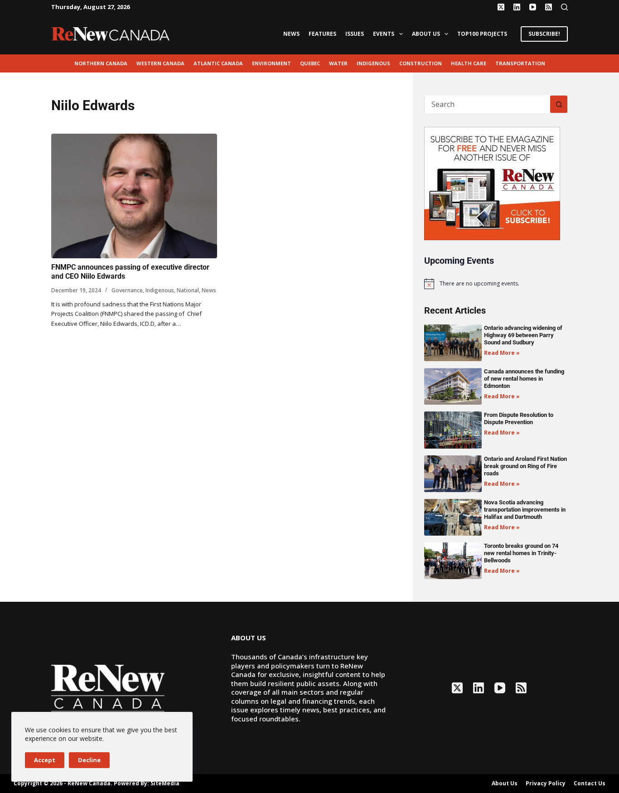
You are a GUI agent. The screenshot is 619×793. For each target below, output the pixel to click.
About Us (426, 34)
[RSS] (548, 7)
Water (338, 63)
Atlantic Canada (218, 63)
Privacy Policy (546, 783)
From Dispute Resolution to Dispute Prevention (518, 418)
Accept (44, 760)
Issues (354, 34)
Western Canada (160, 63)
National (188, 290)
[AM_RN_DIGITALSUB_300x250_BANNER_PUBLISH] (492, 183)
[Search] (564, 7)
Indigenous (373, 63)
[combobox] (487, 104)
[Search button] (558, 104)
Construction (420, 63)
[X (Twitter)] (501, 7)
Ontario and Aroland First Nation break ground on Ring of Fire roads (525, 466)
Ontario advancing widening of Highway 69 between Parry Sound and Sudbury (523, 335)
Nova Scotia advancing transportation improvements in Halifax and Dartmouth (525, 509)
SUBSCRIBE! (544, 34)
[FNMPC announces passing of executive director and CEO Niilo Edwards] (134, 196)
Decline (89, 760)
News (291, 34)
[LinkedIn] (516, 7)
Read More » (502, 353)
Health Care (468, 63)
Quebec (310, 63)
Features (322, 34)
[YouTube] (532, 7)
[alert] (496, 283)
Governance (127, 290)
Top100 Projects (482, 34)
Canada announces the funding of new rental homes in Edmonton (524, 378)
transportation (520, 63)
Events (383, 34)
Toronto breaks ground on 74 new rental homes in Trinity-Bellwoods (521, 553)
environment (271, 63)
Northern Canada (100, 63)
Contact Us (589, 783)
